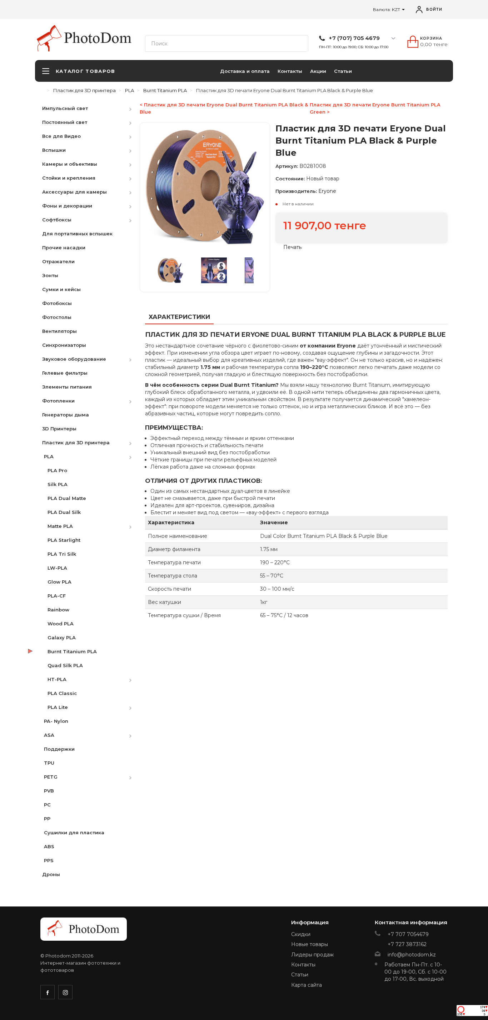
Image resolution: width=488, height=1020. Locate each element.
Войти (434, 9)
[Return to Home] (42, 90)
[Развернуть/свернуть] (134, 108)
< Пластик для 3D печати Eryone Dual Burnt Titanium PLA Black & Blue (224, 108)
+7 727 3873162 (407, 944)
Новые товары (309, 944)
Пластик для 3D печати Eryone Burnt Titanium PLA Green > (375, 108)
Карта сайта (306, 985)
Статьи (343, 71)
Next (257, 270)
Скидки (300, 934)
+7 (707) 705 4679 (354, 38)
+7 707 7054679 (408, 934)
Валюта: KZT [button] (387, 9)
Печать (292, 247)
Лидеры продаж (312, 954)
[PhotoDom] (98, 38)
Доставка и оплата (245, 71)
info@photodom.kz (412, 954)
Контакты (290, 71)
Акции (318, 71)
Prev (152, 270)
